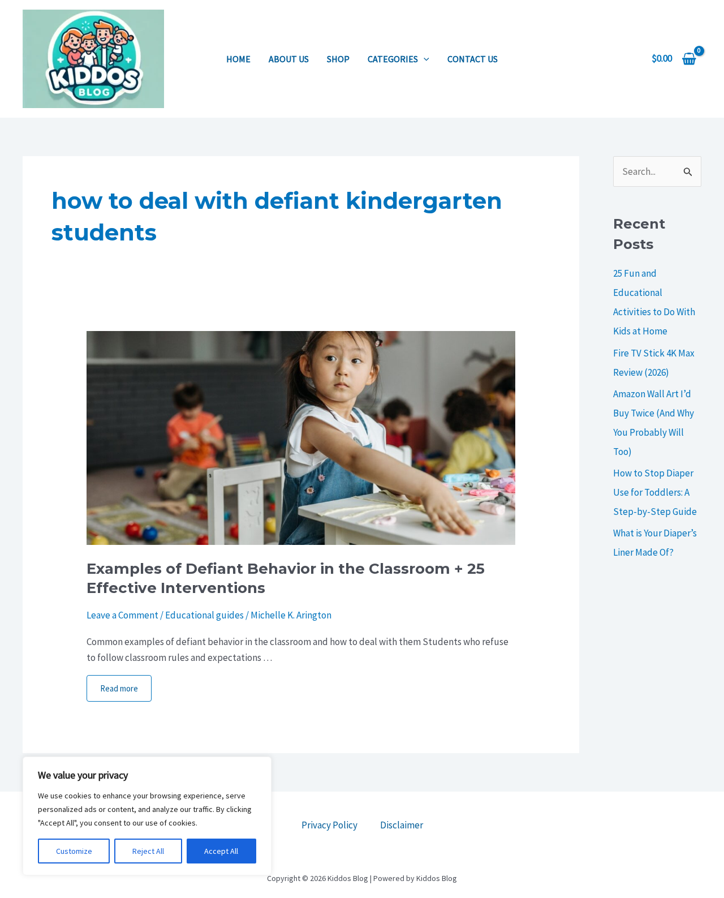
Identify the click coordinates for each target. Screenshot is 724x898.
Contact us (472, 59)
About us (289, 59)
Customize (74, 851)
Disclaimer (401, 825)
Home (238, 59)
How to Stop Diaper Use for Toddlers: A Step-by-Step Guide (655, 492)
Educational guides (204, 615)
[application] (423, 58)
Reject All (148, 851)
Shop (338, 59)
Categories (393, 59)
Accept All (221, 851)
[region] (147, 816)
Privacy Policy (329, 825)
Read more (119, 688)
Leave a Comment (122, 615)
